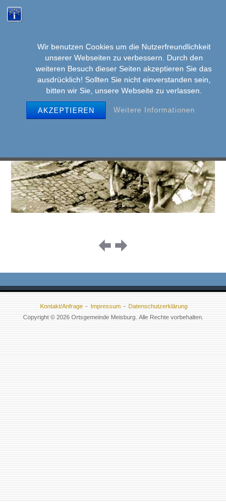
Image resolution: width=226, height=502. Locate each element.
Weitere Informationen (154, 110)
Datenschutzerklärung (158, 306)
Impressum (106, 306)
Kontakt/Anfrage (61, 306)
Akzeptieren (66, 110)
